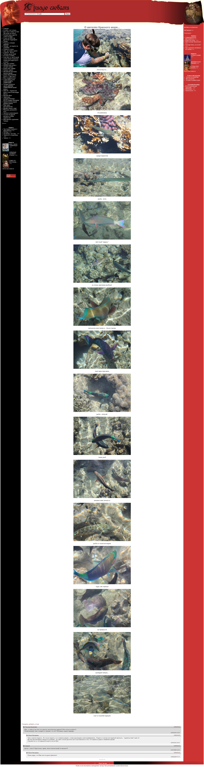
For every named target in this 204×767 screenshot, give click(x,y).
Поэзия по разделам (192, 77)
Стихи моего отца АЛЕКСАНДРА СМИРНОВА (9, 81)
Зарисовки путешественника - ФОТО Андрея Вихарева (11, 98)
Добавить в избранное (191, 27)
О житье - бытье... (9, 52)
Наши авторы (103, 763)
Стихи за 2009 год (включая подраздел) (10, 38)
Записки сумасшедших (10, 113)
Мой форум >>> (188, 30)
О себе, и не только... (10, 30)
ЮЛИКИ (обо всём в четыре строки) (9, 66)
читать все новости (190, 71)
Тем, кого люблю (8, 63)
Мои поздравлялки (9, 78)
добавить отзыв (34, 724)
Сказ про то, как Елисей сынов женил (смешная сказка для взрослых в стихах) (11, 59)
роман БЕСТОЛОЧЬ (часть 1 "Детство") (9, 75)
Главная (6, 28)
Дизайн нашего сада (9, 108)
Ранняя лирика (8, 70)
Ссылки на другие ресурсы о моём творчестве (9, 116)
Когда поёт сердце (9, 68)
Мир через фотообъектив (8, 105)
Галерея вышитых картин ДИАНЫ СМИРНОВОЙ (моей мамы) (9, 87)
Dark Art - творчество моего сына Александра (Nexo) (11, 92)
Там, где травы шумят (10, 51)
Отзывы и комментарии (193, 80)
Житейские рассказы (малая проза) (10, 72)
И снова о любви (8, 55)
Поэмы (5, 41)
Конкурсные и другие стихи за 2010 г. (10, 35)
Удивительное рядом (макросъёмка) (10, 102)
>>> (195, 39)
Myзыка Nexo (7, 95)
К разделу (25, 724)
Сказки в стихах (8, 49)
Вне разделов (190, 78)
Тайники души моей (9, 54)
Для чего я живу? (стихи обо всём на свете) (11, 32)
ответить (176, 727)
